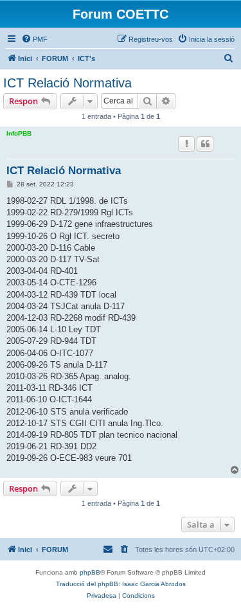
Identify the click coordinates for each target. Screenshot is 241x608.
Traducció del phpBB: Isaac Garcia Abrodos (121, 583)
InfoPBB (18, 133)
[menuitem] (34, 39)
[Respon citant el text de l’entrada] (205, 144)
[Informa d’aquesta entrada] (186, 144)
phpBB (90, 572)
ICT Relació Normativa (67, 83)
